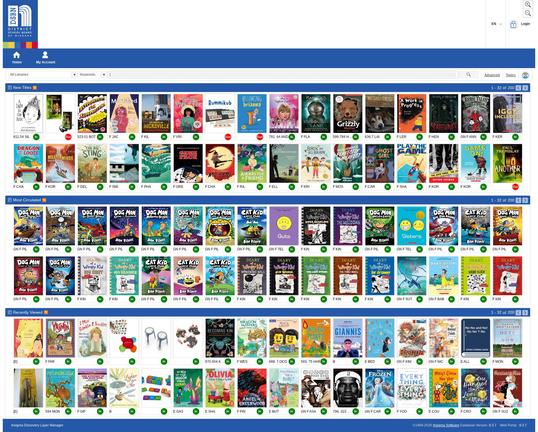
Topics (511, 75)
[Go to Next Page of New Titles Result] (525, 88)
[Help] (525, 75)
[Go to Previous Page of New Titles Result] (518, 88)
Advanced (492, 75)
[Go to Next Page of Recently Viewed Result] (525, 313)
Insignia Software (446, 425)
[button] (74, 74)
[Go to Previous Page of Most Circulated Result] (518, 200)
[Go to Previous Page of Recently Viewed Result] (518, 313)
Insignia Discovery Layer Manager (37, 425)
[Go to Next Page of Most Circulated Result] (525, 200)
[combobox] (39, 74)
